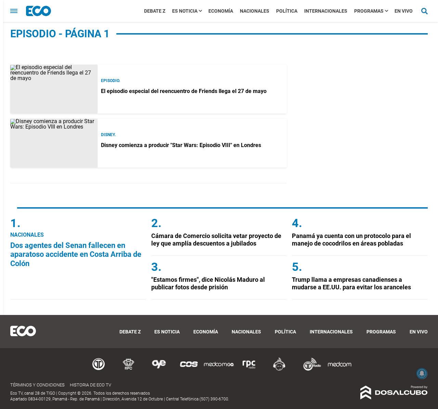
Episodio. (110, 80)
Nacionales (254, 11)
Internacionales (325, 11)
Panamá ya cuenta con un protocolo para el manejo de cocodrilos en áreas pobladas (351, 239)
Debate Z (154, 11)
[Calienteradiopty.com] (279, 369)
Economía (220, 11)
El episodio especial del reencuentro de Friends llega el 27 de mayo (184, 91)
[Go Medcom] (219, 369)
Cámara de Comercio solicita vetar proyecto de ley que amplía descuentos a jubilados (216, 239)
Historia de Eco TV (90, 384)
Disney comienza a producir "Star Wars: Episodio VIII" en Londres (181, 145)
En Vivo (404, 11)
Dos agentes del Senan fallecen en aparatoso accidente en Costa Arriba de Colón (75, 254)
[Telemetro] (98, 369)
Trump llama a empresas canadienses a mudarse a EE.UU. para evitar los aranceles (351, 283)
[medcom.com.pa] (339, 369)
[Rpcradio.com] (249, 369)
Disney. (108, 134)
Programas (369, 11)
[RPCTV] (129, 369)
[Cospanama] (189, 369)
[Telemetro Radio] (309, 369)
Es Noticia (184, 11)
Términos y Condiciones (37, 384)
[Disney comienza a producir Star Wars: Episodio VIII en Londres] (54, 143)
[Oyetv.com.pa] (159, 369)
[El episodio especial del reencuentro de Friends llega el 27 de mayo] (54, 89)
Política (286, 11)
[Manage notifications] (421, 373)
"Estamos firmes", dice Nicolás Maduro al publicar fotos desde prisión (208, 283)
